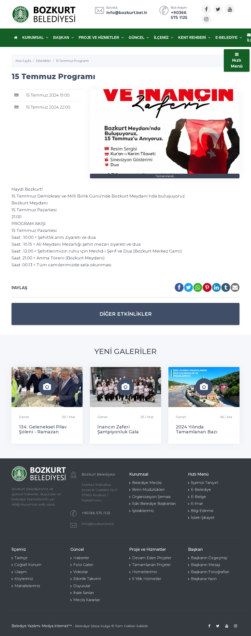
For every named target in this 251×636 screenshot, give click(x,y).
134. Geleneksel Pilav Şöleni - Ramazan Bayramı (43, 431)
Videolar (80, 571)
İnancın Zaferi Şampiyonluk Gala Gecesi (118, 431)
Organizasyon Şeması (151, 496)
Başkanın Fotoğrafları (210, 571)
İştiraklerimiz (143, 510)
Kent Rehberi (192, 37)
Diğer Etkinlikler (126, 314)
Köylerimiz (23, 578)
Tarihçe (20, 557)
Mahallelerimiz (27, 585)
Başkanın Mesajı (205, 564)
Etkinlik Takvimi (87, 578)
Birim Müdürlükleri (148, 489)
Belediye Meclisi (147, 482)
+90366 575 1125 (96, 513)
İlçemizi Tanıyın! (204, 482)
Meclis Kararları (86, 599)
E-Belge (198, 496)
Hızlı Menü (237, 63)
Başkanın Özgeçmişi (209, 557)
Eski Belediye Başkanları (154, 503)
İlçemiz (162, 37)
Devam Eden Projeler (151, 557)
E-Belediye (226, 37)
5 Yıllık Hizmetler (146, 578)
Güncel (137, 37)
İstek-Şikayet (202, 517)
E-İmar (197, 503)
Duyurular (81, 585)
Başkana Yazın (204, 578)
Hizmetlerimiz (144, 571)
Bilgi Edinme (202, 510)
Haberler (81, 557)
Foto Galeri (83, 564)
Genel (24, 417)
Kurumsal (33, 37)
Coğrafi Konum (27, 564)
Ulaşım (20, 571)
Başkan (61, 37)
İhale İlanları (83, 592)
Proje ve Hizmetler (99, 37)
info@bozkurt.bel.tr (98, 524)
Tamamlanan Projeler (151, 564)
